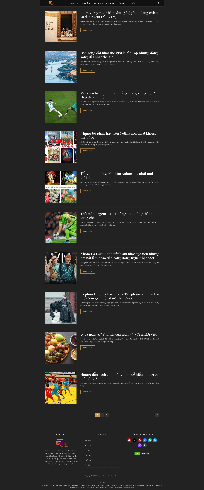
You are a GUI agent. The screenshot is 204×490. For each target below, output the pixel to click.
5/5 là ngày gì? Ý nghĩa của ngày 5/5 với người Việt (118, 334)
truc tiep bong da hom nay (126, 485)
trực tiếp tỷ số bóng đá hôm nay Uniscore (109, 488)
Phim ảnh (86, 3)
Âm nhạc (110, 3)
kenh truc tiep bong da (108, 485)
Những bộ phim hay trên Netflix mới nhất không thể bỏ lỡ (118, 135)
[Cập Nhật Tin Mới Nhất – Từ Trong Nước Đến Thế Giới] (51, 3)
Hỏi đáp (121, 3)
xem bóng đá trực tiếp (87, 488)
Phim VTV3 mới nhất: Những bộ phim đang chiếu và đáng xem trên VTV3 (119, 14)
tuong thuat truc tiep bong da (89, 485)
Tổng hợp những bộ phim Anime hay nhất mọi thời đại (116, 175)
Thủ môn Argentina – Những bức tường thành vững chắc (116, 215)
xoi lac (52, 485)
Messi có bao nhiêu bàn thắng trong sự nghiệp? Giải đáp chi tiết (117, 95)
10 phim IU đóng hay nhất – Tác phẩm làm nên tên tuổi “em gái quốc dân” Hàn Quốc (119, 296)
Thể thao (98, 3)
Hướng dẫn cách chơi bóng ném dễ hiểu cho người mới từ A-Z (119, 376)
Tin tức (131, 3)
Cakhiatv (75, 485)
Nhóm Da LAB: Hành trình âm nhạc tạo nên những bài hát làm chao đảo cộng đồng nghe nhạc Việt (119, 255)
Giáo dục (88, 445)
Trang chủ (74, 3)
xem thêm (87, 30)
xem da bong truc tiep (63, 485)
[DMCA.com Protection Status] (142, 453)
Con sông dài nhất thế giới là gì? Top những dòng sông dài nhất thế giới (119, 54)
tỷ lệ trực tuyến (129, 488)
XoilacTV (45, 485)
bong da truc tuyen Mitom (145, 485)
